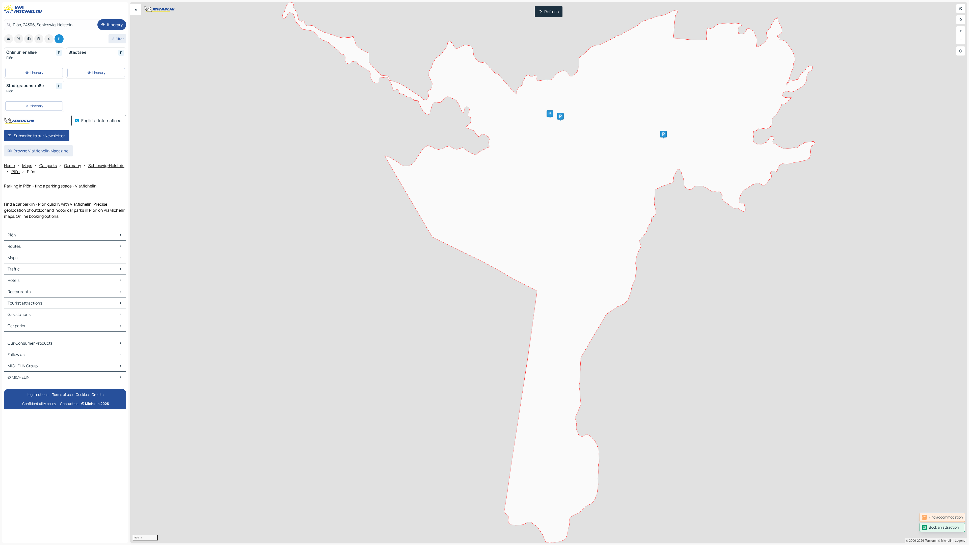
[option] (8, 38)
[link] (942, 517)
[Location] (960, 51)
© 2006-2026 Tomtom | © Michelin (929, 540)
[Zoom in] (960, 30)
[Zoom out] (960, 39)
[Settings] (960, 19)
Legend (960, 540)
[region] (548, 272)
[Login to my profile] (960, 8)
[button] (663, 134)
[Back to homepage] (24, 9)
